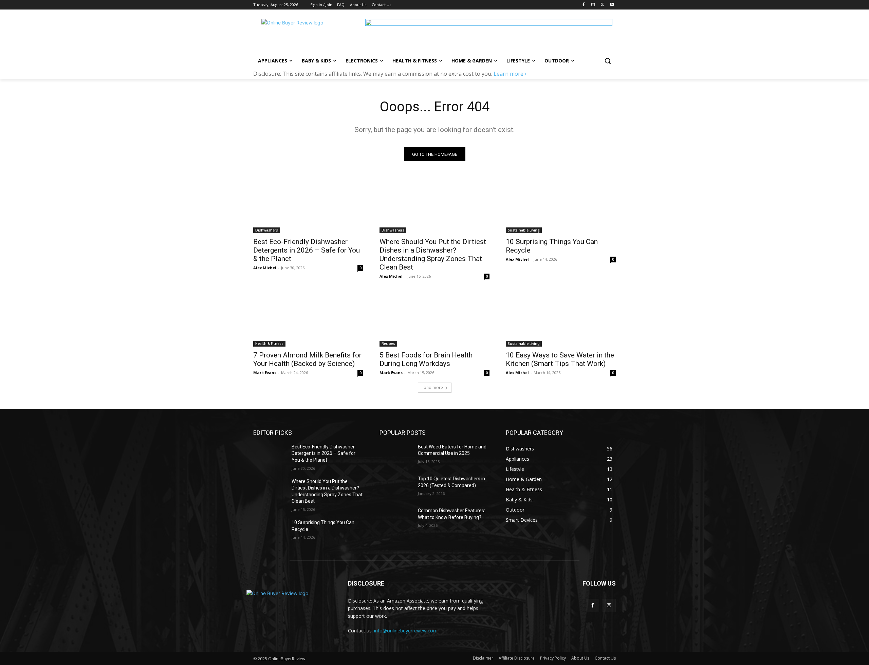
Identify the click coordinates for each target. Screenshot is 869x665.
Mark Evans (264, 372)
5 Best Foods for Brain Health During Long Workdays (426, 359)
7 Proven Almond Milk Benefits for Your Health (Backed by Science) (307, 359)
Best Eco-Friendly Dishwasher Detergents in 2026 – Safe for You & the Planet (306, 250)
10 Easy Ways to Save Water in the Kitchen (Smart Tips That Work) (560, 359)
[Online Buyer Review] (307, 34)
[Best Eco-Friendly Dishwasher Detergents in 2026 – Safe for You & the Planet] (308, 205)
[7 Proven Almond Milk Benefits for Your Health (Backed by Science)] (308, 319)
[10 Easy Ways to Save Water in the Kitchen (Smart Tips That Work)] (561, 319)
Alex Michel (264, 267)
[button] (607, 61)
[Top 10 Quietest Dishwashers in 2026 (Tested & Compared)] (396, 487)
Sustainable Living (524, 230)
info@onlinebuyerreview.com (406, 630)
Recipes (388, 343)
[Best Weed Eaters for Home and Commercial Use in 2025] (396, 455)
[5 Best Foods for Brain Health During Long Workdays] (434, 319)
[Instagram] (593, 5)
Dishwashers (266, 230)
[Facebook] (584, 5)
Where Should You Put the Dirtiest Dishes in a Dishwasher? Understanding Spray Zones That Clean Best (433, 254)
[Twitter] (602, 5)
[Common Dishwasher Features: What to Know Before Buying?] (396, 519)
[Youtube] (612, 5)
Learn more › (510, 73)
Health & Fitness (269, 343)
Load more (432, 387)
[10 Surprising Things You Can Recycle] (561, 205)
